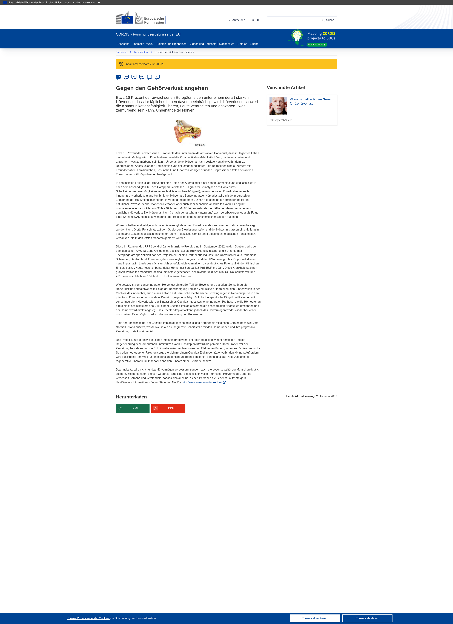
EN (126, 76)
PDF (171, 408)
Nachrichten (226, 43)
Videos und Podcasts (203, 43)
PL (157, 76)
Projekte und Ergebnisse (171, 43)
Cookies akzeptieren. (315, 618)
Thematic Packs (142, 43)
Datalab (242, 43)
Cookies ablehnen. (367, 618)
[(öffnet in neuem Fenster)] (144, 18)
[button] (256, 20)
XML (136, 408)
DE (118, 76)
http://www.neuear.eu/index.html (203, 382)
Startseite (123, 43)
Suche (254, 43)
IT (149, 76)
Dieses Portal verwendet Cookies (88, 618)
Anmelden (238, 20)
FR (141, 76)
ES (134, 76)
